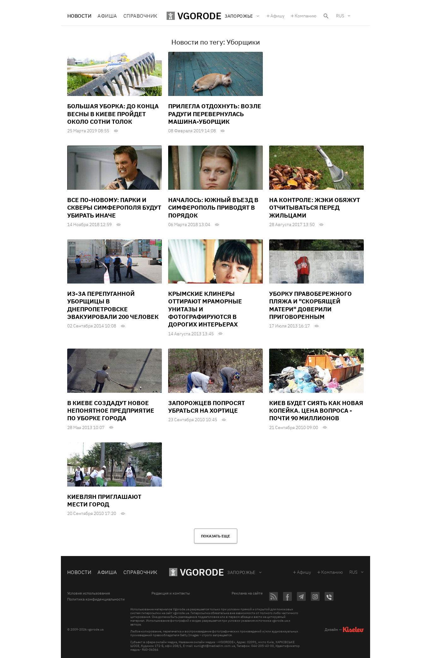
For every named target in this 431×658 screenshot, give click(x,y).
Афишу (277, 16)
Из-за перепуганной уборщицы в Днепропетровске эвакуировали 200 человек (113, 305)
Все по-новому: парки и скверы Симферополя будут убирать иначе (114, 207)
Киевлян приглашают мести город (104, 500)
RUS (340, 16)
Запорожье (241, 572)
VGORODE (202, 572)
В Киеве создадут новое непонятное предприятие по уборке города (110, 410)
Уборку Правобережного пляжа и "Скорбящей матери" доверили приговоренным (310, 305)
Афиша (107, 15)
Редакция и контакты (170, 593)
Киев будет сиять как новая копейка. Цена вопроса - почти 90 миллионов (316, 410)
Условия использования (88, 593)
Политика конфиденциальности (96, 599)
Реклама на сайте (247, 593)
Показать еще (215, 536)
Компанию (305, 16)
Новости (79, 15)
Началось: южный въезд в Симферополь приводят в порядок (213, 207)
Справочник (140, 15)
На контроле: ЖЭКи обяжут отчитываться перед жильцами (314, 207)
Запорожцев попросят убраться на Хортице (206, 406)
